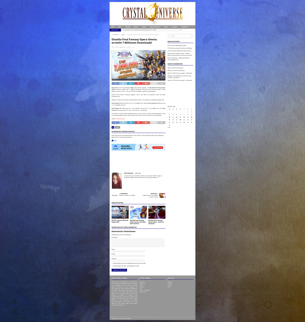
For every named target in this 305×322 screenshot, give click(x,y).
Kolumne (174, 27)
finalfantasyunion (120, 118)
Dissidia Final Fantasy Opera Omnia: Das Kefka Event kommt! (138, 222)
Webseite (114, 258)
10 (169, 117)
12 (176, 117)
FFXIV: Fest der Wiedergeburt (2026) (177, 45)
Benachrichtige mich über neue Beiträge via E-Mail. (126, 266)
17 (169, 119)
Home (113, 27)
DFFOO (117, 127)
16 (191, 117)
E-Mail (113, 254)
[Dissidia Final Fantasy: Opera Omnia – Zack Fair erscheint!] (156, 212)
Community (184, 27)
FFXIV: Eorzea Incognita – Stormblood (182, 73)
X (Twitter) (170, 283)
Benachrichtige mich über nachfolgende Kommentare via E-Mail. (130, 263)
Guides (136, 27)
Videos (144, 27)
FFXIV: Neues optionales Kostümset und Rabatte (180, 48)
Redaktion (142, 286)
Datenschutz (142, 283)
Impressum (142, 281)
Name (113, 249)
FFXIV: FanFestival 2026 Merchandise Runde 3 (179, 50)
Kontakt (141, 285)
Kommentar (114, 237)
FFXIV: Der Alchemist (178, 68)
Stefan (169, 68)
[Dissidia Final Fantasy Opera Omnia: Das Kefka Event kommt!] (138, 212)
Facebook (170, 281)
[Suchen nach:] (185, 30)
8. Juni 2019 (116, 47)
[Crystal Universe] (152, 24)
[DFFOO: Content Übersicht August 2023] (120, 212)
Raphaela (124, 47)
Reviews (127, 27)
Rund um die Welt (155, 27)
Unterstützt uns (143, 291)
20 (180, 119)
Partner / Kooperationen (145, 290)
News (119, 27)
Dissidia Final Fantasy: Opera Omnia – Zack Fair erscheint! (156, 222)
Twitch (169, 286)
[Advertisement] (138, 161)
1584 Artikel (138, 173)
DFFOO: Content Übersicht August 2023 (120, 221)
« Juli (169, 127)
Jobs (141, 288)
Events (166, 27)
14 (184, 117)
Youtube (169, 285)
